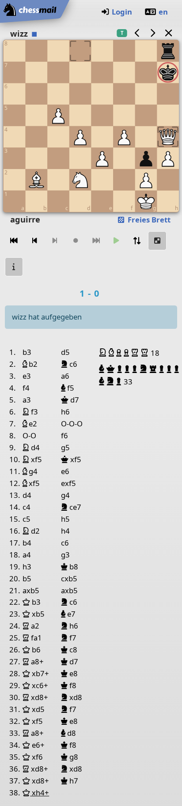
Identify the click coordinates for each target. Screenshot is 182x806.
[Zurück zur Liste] (168, 33)
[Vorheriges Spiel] (137, 33)
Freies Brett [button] (148, 220)
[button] (104, 352)
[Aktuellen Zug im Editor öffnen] (157, 240)
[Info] (14, 266)
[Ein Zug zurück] (34, 240)
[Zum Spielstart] (14, 240)
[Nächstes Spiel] (153, 33)
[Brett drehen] (137, 240)
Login (122, 12)
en (163, 12)
